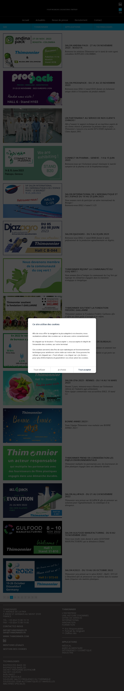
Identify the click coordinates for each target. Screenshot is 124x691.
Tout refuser (39, 369)
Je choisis (62, 369)
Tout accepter (84, 369)
